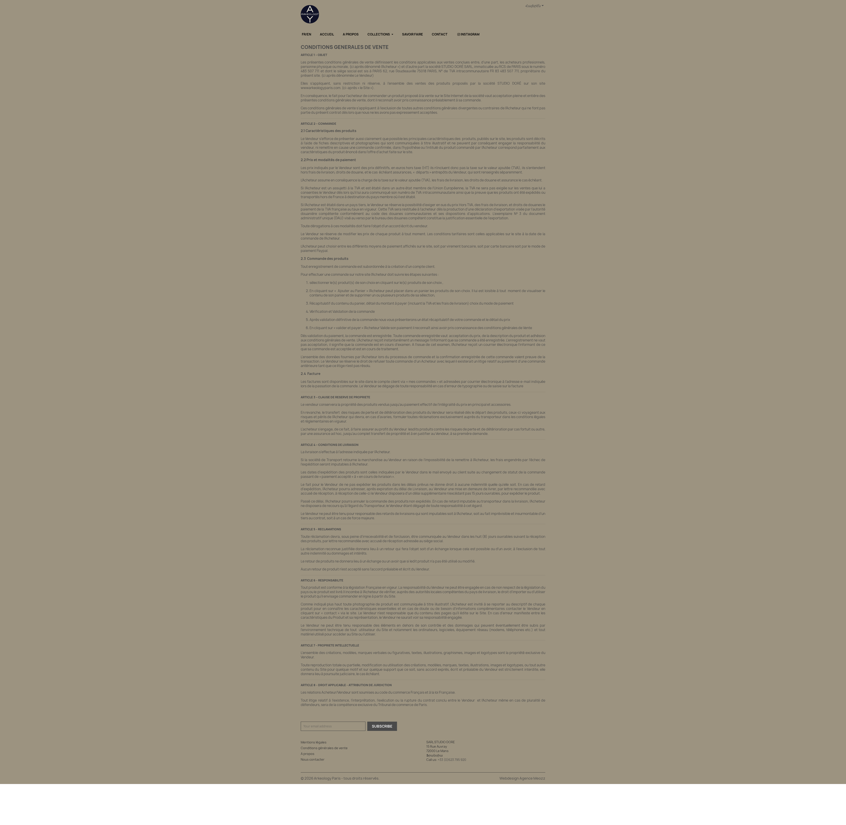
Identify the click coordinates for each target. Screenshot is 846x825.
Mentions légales (314, 742)
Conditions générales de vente (324, 748)
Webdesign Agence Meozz (522, 778)
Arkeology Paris (327, 778)
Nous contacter (313, 759)
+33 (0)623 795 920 (452, 760)
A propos (307, 754)
